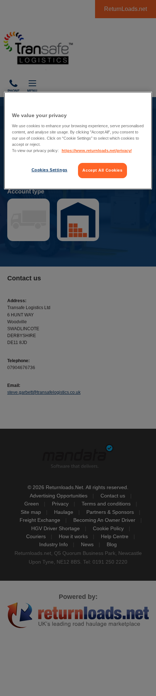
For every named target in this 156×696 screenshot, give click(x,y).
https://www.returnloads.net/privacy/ (97, 150)
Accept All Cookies (102, 170)
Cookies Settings (49, 170)
